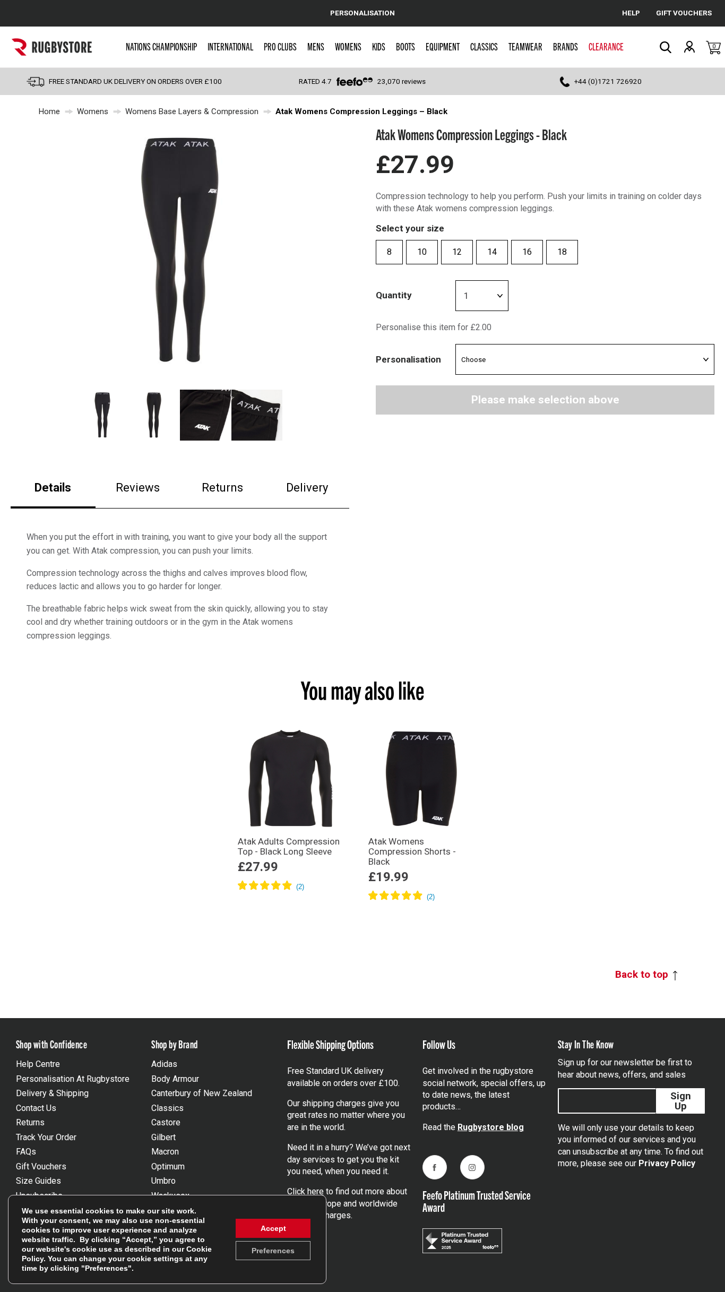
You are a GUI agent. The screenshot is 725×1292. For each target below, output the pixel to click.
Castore (165, 1122)
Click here (305, 1191)
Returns (222, 487)
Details (52, 487)
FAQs (26, 1152)
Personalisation (408, 359)
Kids (378, 46)
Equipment (443, 46)
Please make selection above (545, 399)
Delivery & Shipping (52, 1093)
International (230, 46)
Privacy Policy (666, 1163)
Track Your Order (46, 1137)
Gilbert (163, 1137)
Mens (315, 46)
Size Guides (38, 1181)
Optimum (168, 1166)
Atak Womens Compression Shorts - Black (412, 851)
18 (562, 252)
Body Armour (175, 1079)
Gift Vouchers (41, 1166)
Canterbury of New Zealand (201, 1093)
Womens (348, 46)
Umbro (163, 1181)
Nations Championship (161, 46)
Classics (484, 46)
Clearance (606, 46)
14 (492, 252)
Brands (565, 46)
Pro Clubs (280, 46)
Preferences (273, 1250)
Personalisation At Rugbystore (73, 1079)
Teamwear (525, 46)
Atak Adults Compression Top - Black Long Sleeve (289, 846)
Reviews (138, 487)
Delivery (307, 487)
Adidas (164, 1064)
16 (527, 252)
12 (457, 252)
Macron (165, 1152)
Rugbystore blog (491, 1127)
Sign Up (680, 1101)
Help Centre (38, 1064)
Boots (405, 46)
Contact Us (36, 1108)
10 (422, 252)
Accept (273, 1228)
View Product (291, 901)
